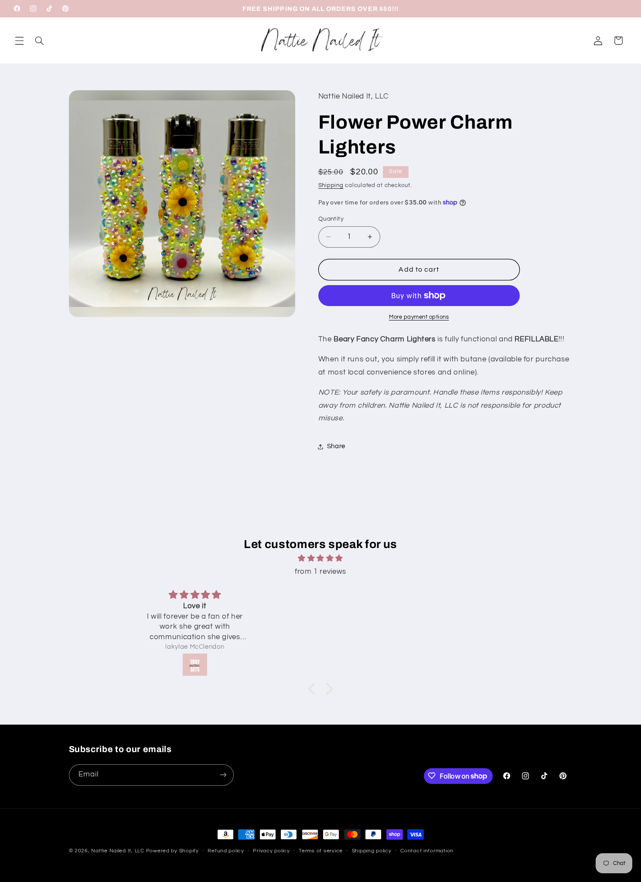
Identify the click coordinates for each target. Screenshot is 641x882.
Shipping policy (372, 851)
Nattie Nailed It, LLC (117, 850)
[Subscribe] (223, 774)
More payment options (419, 317)
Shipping (331, 185)
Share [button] (336, 446)
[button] (19, 41)
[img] (320, 558)
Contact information (426, 851)
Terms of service (321, 851)
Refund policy (226, 851)
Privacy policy (271, 851)
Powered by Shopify (172, 850)
